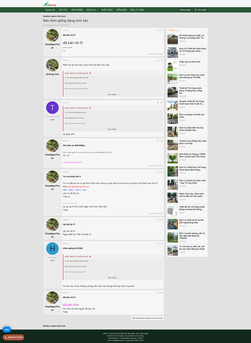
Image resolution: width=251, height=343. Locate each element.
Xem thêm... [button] (113, 94)
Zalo (7, 329)
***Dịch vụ (173, 30)
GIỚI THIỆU (107, 9)
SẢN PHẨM (77, 9)
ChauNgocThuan (52, 25)
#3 (162, 103)
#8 (162, 293)
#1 (162, 30)
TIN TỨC (63, 9)
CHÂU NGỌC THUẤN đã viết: (76, 73)
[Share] (158, 30)
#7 (162, 244)
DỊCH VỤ (91, 9)
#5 (162, 172)
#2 (162, 60)
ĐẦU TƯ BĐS (137, 9)
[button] (97, 10)
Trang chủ (50, 9)
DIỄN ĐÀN (121, 9)
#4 (162, 141)
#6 (162, 220)
